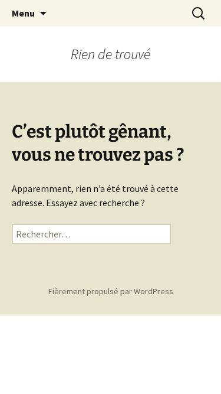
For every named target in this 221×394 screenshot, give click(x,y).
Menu (23, 13)
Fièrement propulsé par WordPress (110, 291)
